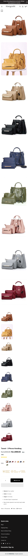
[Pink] (15, 462)
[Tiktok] (7, 543)
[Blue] (21, 462)
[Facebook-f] (1, 543)
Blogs (2, 524)
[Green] (7, 465)
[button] (4, 457)
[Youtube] (3, 543)
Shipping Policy (4, 527)
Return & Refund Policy (6, 530)
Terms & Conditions (5, 534)
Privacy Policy (4, 537)
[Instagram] (5, 543)
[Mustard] (18, 462)
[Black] (10, 462)
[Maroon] (13, 462)
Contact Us (3, 540)
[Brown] (7, 462)
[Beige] (23, 462)
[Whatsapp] (9, 543)
